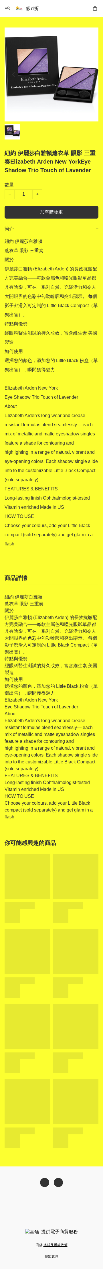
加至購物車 (51, 212)
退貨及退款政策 (55, 1245)
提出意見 (51, 1256)
